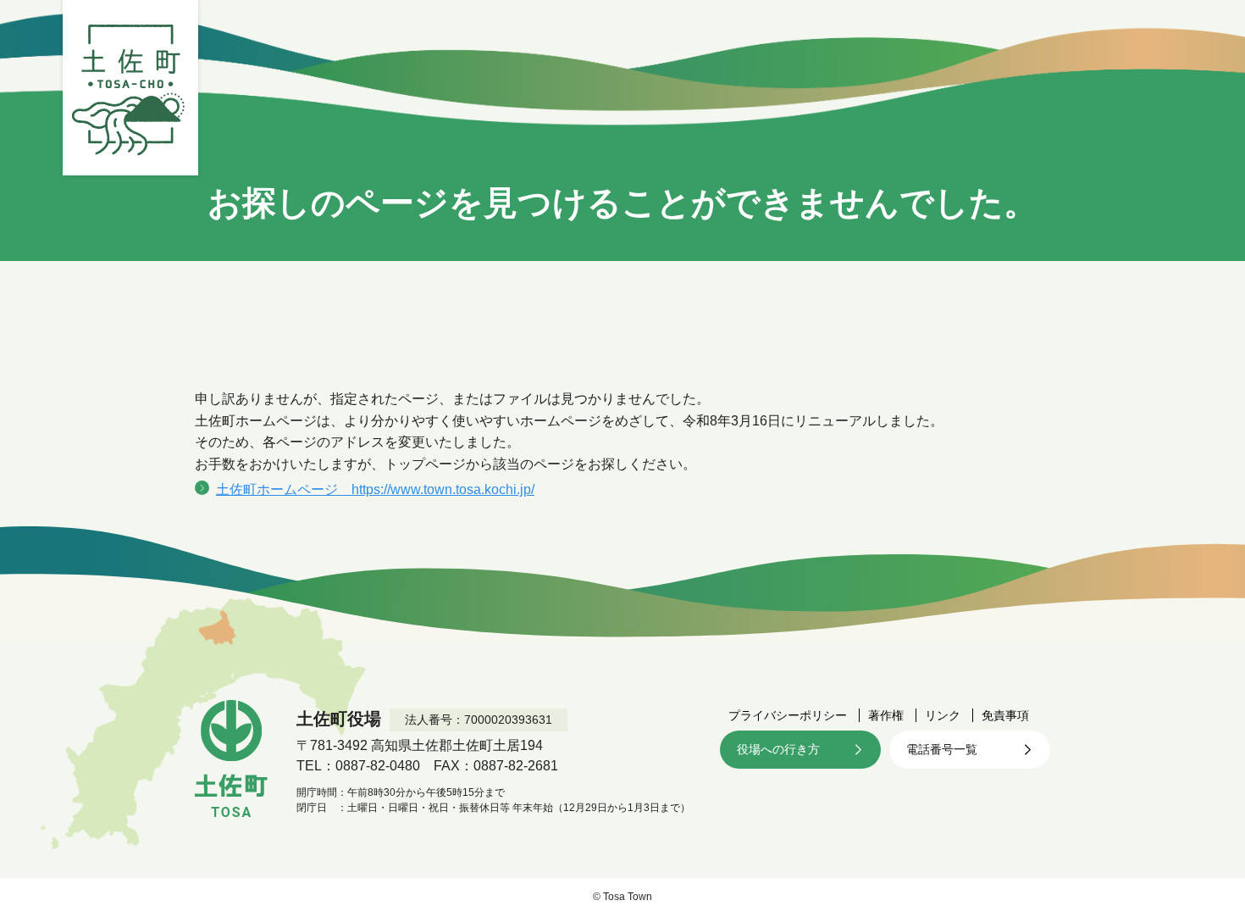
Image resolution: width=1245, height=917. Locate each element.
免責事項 (1005, 715)
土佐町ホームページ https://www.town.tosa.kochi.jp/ (375, 489)
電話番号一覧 (941, 749)
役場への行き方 (778, 749)
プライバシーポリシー (787, 715)
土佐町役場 (130, 87)
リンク (942, 715)
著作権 (886, 715)
